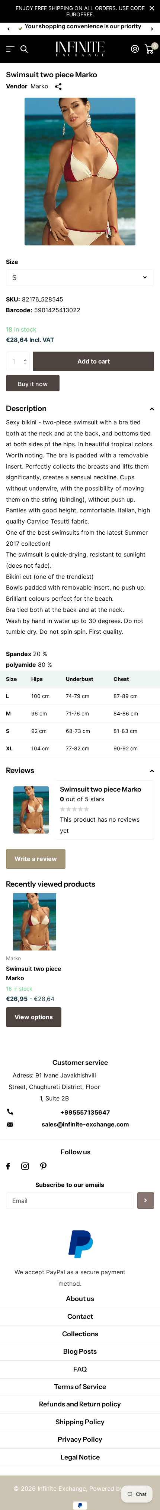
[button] (8, 29)
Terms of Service (80, 1387)
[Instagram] (25, 1166)
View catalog (10, 49)
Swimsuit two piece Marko (33, 973)
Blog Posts (80, 1351)
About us (80, 1299)
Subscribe (145, 1200)
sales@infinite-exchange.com (85, 1124)
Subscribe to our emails (69, 1184)
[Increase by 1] (26, 355)
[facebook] (8, 1166)
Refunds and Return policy (80, 1404)
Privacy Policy (80, 1439)
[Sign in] (135, 49)
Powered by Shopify (118, 1488)
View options (34, 1017)
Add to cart (93, 361)
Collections (80, 1334)
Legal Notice (80, 1457)
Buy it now (33, 384)
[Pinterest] (43, 1166)
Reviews (20, 770)
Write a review (36, 858)
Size (12, 261)
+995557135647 (85, 1112)
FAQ (80, 1369)
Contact (80, 1316)
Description (26, 408)
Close (152, 8)
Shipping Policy (80, 1422)
